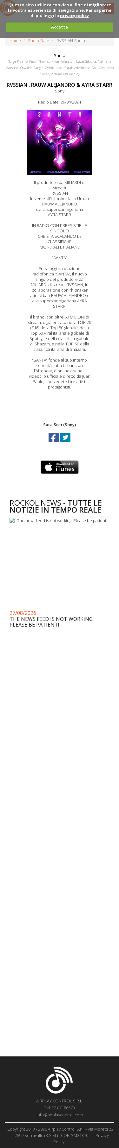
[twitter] (65, 443)
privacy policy (74, 15)
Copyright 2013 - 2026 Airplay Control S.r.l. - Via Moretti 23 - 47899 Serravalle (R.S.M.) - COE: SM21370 (60, 1132)
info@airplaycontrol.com (59, 1115)
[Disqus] (59, 798)
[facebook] (54, 443)
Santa (59, 55)
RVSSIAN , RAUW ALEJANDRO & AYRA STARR (59, 84)
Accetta (59, 27)
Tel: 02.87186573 (59, 1108)
